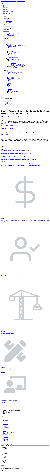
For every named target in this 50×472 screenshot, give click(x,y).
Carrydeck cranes (7, 36)
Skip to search (22, 1)
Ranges (4, 460)
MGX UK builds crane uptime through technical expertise (16, 153)
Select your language (5, 98)
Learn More (3, 402)
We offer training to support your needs (9, 400)
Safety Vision (11, 77)
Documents (5, 451)
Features (5, 453)
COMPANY (6, 70)
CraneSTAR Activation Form (17, 68)
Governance (10, 79)
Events (9, 84)
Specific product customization (7, 369)
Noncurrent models (12, 35)
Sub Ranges (5, 461)
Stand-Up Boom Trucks (13, 32)
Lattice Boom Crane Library (14, 59)
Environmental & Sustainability (14, 78)
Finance (10, 54)
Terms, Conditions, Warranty (9, 432)
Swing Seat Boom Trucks (13, 33)
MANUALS (5, 41)
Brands (4, 447)
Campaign (5, 448)
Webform (5, 464)
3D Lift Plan (13, 63)
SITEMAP (5, 420)
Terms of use (5, 429)
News (9, 83)
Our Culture (10, 75)
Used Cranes (11, 34)
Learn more (3, 279)
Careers (4, 93)
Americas (10, 89)
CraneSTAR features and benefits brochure (20, 67)
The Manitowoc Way (12, 76)
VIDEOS (10, 92)
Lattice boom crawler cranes (9, 26)
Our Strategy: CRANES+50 (14, 73)
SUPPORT (6, 43)
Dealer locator (6, 421)
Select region (3, 95)
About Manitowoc (9, 71)
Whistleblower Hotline (7, 433)
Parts (4, 40)
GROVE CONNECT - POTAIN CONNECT (17, 45)
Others (4, 457)
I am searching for (4, 444)
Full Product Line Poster (13, 91)
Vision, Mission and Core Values (15, 72)
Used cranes (5, 424)
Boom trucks (6, 30)
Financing (3, 218)
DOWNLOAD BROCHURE (7, 125)
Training (10, 53)
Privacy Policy (6, 428)
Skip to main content (5, 1)
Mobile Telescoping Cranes (9, 28)
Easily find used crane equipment (7, 333)
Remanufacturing (11, 47)
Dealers (4, 449)
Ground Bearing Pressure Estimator (18, 65)
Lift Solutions (11, 56)
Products (5, 458)
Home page (5, 455)
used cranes (3, 331)
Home (4, 106)
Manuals (5, 422)
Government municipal (13, 57)
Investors (10, 80)
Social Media (11, 86)
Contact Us (10, 85)
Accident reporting (12, 49)
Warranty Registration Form (14, 51)
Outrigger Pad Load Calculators (17, 64)
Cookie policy (6, 427)
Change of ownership (12, 50)
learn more (3, 224)
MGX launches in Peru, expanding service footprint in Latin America (19, 159)
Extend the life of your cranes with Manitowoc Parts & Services (14, 277)
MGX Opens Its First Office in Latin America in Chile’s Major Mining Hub (20, 165)
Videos (4, 462)
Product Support (4, 275)
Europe (9, 90)
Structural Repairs (12, 46)
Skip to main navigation (14, 1)
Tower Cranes (6, 29)
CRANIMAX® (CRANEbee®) (17, 61)
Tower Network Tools (12, 52)
